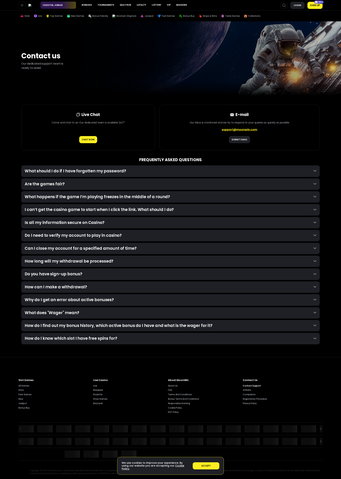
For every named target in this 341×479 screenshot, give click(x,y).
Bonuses (87, 4)
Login (297, 5)
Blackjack (98, 390)
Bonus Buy (24, 408)
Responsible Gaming (179, 403)
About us (173, 386)
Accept (206, 465)
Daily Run (125, 4)
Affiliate (247, 390)
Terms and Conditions (180, 394)
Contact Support (252, 386)
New (20, 399)
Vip (168, 4)
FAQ (170, 390)
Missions (181, 4)
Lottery (156, 4)
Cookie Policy (175, 408)
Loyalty (141, 4)
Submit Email (239, 139)
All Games (23, 386)
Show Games (100, 399)
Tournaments (106, 4)
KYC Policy (173, 412)
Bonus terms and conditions (183, 399)
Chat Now (88, 139)
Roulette (97, 394)
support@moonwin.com (239, 130)
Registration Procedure (255, 399)
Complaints (249, 394)
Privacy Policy (250, 403)
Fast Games (25, 394)
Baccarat (98, 403)
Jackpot (22, 403)
